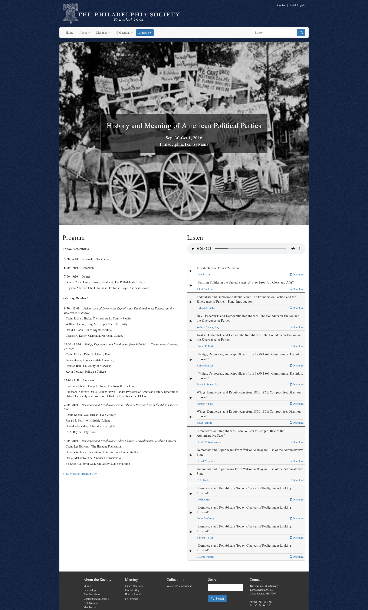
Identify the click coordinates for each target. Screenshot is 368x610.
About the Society (97, 579)
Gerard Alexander (206, 461)
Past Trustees (90, 603)
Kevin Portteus (204, 422)
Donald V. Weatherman (209, 442)
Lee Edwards (203, 499)
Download (297, 274)
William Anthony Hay (208, 327)
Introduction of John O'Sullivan (218, 268)
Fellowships (131, 598)
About (83, 32)
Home (69, 32)
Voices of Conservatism (179, 586)
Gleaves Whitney (205, 556)
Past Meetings (133, 590)
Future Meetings (134, 586)
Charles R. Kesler (206, 346)
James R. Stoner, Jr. (207, 384)
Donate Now (144, 32)
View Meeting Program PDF (80, 474)
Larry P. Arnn (204, 274)
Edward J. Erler (205, 537)
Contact (281, 5)
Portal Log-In (297, 5)
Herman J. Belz (205, 403)
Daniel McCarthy (205, 518)
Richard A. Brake (205, 307)
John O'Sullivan (205, 289)
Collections (123, 32)
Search (219, 598)
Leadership (89, 590)
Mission (87, 586)
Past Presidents (91, 594)
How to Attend (133, 594)
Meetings (102, 32)
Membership (90, 607)
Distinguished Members (96, 598)
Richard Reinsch (205, 365)
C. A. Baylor (203, 480)
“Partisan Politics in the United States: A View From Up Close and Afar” (245, 282)
